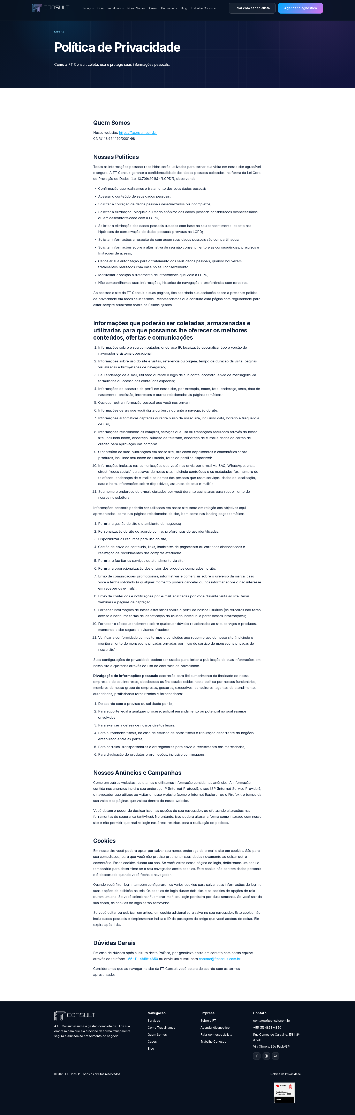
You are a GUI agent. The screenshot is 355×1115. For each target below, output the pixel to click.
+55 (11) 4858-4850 (142, 959)
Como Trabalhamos (110, 8)
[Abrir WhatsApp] (345, 1104)
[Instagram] (266, 1056)
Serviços (88, 8)
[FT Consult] (50, 8)
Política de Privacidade (286, 1074)
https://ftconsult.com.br (138, 133)
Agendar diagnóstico (300, 8)
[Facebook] (256, 1056)
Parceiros (167, 8)
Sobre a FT (208, 1020)
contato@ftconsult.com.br (219, 959)
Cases (153, 8)
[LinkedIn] (275, 1056)
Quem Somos (136, 8)
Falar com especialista (252, 8)
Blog (184, 8)
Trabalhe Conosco (203, 8)
